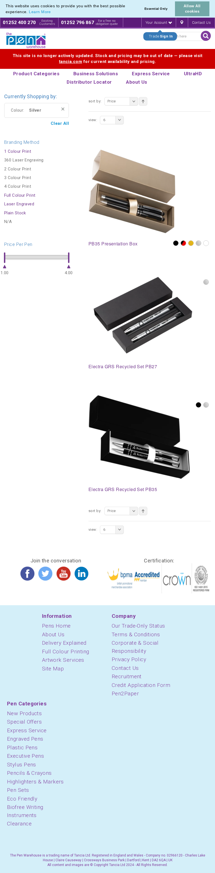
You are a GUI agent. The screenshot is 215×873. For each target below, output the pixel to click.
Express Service (27, 730)
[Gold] (191, 243)
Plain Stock (15, 212)
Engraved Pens (25, 739)
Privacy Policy (129, 659)
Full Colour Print (20, 195)
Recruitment (127, 676)
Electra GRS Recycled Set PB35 (122, 489)
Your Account (157, 22)
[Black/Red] (183, 243)
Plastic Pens (22, 747)
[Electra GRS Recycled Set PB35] (139, 436)
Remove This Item (62, 109)
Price (112, 101)
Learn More (40, 12)
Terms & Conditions (136, 634)
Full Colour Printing (65, 651)
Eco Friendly (22, 798)
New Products (24, 713)
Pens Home (56, 626)
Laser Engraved (19, 203)
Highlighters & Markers (35, 781)
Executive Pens (25, 756)
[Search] (206, 36)
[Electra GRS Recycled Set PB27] (143, 313)
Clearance (19, 823)
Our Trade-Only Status (138, 626)
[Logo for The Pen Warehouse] (26, 40)
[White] (206, 243)
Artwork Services (63, 660)
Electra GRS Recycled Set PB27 (122, 366)
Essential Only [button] (155, 8)
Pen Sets (18, 790)
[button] (53, 12)
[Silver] (198, 243)
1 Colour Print (17, 151)
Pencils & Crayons (29, 773)
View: (92, 120)
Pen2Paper (125, 693)
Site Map (53, 668)
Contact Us (201, 22)
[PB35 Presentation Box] (132, 191)
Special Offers (24, 722)
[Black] (176, 243)
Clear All (60, 123)
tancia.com (70, 61)
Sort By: (95, 101)
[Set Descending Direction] (143, 101)
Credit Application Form (141, 685)
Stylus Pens (21, 764)
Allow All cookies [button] (192, 8)
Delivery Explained (64, 643)
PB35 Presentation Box (112, 243)
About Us (53, 634)
